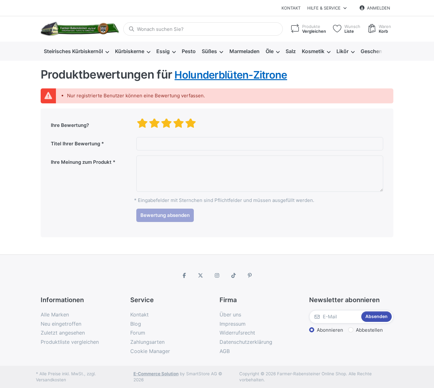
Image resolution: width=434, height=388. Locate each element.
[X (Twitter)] (201, 275)
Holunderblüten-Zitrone (230, 75)
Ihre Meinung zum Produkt (81, 162)
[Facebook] (184, 275)
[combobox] (203, 29)
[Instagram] (217, 275)
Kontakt (291, 7)
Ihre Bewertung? (70, 125)
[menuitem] (76, 51)
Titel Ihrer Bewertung (75, 144)
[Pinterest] (250, 275)
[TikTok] (234, 275)
